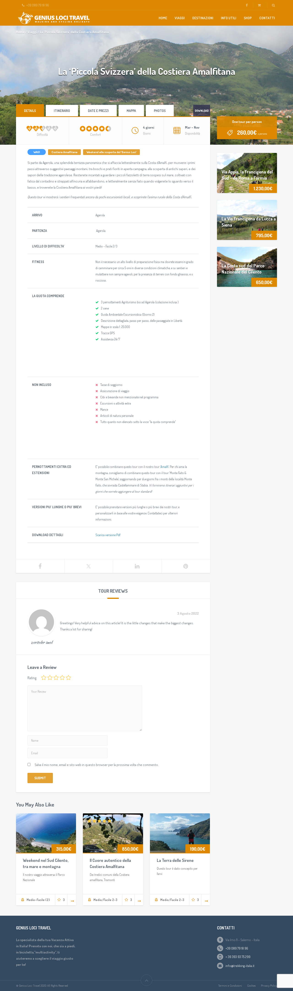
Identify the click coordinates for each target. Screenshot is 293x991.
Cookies (251, 985)
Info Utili (228, 18)
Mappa (131, 111)
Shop (248, 18)
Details (30, 111)
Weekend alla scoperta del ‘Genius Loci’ (111, 152)
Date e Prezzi (98, 111)
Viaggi (180, 18)
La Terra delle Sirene (175, 860)
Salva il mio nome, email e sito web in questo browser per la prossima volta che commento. (97, 765)
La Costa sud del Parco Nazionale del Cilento (243, 269)
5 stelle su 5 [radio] (68, 677)
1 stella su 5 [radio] (43, 677)
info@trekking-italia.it (240, 966)
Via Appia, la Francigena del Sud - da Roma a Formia (247, 175)
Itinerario (62, 111)
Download (202, 110)
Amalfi (164, 467)
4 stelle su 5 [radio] (62, 677)
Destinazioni (202, 18)
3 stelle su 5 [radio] (56, 677)
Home (163, 18)
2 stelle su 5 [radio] (50, 677)
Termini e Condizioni (230, 985)
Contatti (267, 18)
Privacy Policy (269, 985)
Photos (160, 111)
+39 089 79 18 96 (236, 948)
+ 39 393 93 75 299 (237, 957)
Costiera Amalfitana (64, 152)
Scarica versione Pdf (107, 535)
